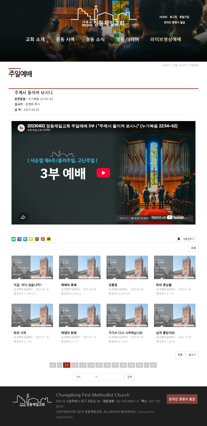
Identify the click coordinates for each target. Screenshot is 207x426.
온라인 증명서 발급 (174, 22)
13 (83, 365)
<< (52, 365)
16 (107, 365)
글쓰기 (192, 354)
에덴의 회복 (69, 332)
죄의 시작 (20, 332)
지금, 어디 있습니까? (28, 285)
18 (123, 365)
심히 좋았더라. (166, 332)
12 (75, 365)
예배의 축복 (69, 285)
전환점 (113, 285)
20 (139, 365)
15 (99, 365)
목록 (193, 248)
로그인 (173, 16)
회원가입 (184, 16)
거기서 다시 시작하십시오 (126, 332)
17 (115, 365)
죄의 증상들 (164, 285)
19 (131, 365)
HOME (163, 16)
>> (153, 365)
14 (91, 365)
